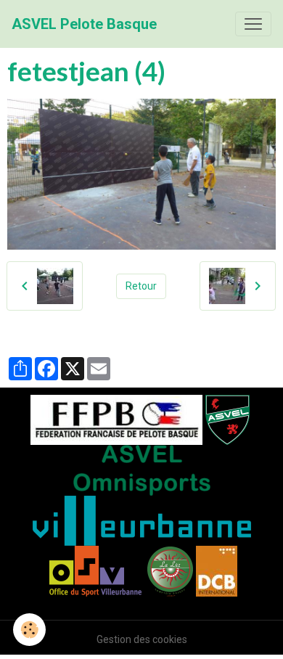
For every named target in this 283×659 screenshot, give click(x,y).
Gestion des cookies (142, 639)
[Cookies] (29, 629)
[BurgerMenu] (253, 24)
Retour (141, 286)
